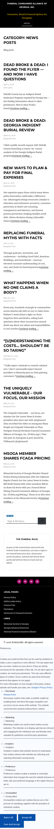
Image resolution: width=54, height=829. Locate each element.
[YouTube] (37, 583)
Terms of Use (9, 605)
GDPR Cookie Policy (12, 601)
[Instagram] (31, 583)
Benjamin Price (10, 138)
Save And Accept (12, 824)
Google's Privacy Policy (41, 687)
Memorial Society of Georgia (16, 624)
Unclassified (11, 793)
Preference (10, 767)
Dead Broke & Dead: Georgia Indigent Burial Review (25, 125)
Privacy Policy (10, 597)
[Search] (42, 521)
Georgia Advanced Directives (16, 628)
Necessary (10, 691)
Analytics (9, 744)
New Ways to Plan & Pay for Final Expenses (25, 173)
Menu (27, 23)
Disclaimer (8, 609)
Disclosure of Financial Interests (18, 613)
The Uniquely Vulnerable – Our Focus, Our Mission (24, 393)
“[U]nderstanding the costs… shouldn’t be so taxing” (27, 346)
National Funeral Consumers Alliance (20, 632)
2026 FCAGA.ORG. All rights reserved (24, 642)
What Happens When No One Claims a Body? (26, 287)
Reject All (8, 817)
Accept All (27, 817)
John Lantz (8, 88)
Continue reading (20, 108)
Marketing (10, 717)
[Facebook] (19, 583)
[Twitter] (25, 583)
